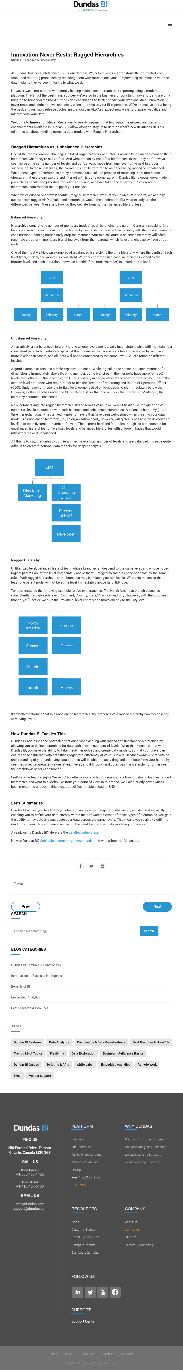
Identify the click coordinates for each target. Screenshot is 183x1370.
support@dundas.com (30, 1208)
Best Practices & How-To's (151, 1042)
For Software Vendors (86, 1154)
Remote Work (147, 1064)
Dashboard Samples (85, 1252)
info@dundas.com (29, 1204)
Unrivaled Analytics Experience (145, 1147)
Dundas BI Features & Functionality (33, 60)
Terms (68, 1354)
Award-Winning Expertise (142, 1162)
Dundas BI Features (28, 1042)
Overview (77, 1139)
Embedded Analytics (25, 997)
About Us (131, 1222)
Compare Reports (83, 1245)
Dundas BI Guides (26, 1064)
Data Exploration (83, 1053)
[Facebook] (81, 866)
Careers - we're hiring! (139, 1245)
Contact (108, 1354)
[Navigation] (170, 24)
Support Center (83, 1321)
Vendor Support (40, 1075)
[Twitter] (92, 866)
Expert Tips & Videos (85, 1237)
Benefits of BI (20, 986)
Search (149, 931)
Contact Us (132, 1229)
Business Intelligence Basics (123, 1053)
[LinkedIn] (102, 866)
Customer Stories (83, 1229)
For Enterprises (81, 1147)
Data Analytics (59, 1042)
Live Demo (78, 1185)
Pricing (76, 1170)
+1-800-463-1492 (30, 1174)
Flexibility (57, 1053)
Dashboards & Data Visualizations (101, 1042)
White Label (85, 1064)
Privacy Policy (88, 1354)
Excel (17, 1075)
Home (53, 1354)
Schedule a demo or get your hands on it (70, 841)
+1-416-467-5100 (30, 1186)
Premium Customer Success (144, 1139)
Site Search (127, 1354)
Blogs (75, 1222)
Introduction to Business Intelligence (36, 975)
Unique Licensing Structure (143, 1154)
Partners (130, 1237)
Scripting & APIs (57, 1064)
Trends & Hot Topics (28, 1053)
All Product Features (84, 1162)
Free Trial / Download (85, 1177)
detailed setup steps (84, 832)
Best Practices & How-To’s (29, 1008)
